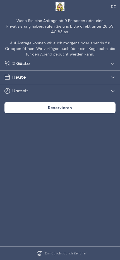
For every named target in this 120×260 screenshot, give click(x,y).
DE (113, 6)
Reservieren (60, 107)
